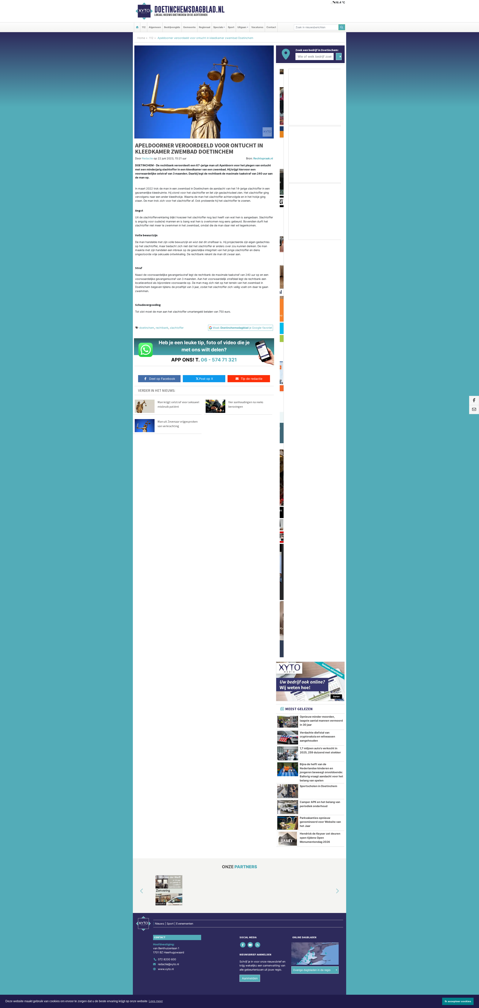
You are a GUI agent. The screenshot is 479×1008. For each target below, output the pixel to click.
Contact (271, 27)
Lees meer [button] (156, 1001)
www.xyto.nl (166, 572)
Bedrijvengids (172, 27)
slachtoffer (177, 327)
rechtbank (162, 327)
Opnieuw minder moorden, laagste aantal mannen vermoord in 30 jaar (321, 324)
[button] (137, 494)
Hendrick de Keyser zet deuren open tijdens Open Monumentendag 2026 (320, 441)
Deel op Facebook (162, 379)
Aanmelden (250, 582)
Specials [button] (218, 27)
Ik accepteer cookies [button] (458, 1001)
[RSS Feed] (257, 548)
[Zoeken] (341, 27)
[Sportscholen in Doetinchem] (287, 394)
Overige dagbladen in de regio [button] (312, 573)
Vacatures (257, 27)
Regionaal (204, 27)
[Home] (137, 27)
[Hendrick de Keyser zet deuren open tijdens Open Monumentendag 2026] (287, 442)
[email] (474, 409)
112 (144, 27)
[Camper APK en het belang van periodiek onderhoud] (287, 410)
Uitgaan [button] (241, 27)
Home (141, 37)
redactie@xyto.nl (168, 567)
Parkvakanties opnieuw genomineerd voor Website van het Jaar (320, 425)
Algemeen (155, 27)
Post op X (206, 379)
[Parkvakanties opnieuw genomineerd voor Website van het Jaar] (287, 426)
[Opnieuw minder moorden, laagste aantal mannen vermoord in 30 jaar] (287, 325)
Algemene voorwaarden (289, 604)
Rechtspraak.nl (263, 158)
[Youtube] (250, 548)
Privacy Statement (330, 604)
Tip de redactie (251, 379)
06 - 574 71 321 (219, 360)
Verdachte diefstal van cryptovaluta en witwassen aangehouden (317, 340)
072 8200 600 (167, 562)
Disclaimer (311, 604)
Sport (231, 27)
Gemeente (189, 27)
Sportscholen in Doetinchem (318, 389)
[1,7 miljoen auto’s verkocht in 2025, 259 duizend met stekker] (287, 357)
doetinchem (146, 327)
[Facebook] (243, 548)
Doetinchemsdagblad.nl (189, 9)
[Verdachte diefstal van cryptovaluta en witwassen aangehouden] (287, 341)
